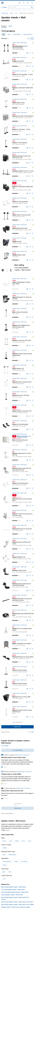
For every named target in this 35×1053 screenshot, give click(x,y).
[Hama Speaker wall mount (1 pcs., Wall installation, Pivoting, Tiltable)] (17, 229)
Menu (4, 7)
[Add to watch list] (29, 53)
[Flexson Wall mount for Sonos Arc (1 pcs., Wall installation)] (17, 529)
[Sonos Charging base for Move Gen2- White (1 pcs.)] (17, 284)
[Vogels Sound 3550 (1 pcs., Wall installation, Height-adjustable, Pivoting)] (17, 62)
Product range (4, 13)
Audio (11, 13)
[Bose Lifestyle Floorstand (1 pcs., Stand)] (17, 313)
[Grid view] (28, 38)
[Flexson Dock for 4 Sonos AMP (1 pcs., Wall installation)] (17, 698)
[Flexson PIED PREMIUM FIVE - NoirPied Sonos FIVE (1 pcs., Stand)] (17, 327)
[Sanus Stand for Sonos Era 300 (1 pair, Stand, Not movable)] (17, 216)
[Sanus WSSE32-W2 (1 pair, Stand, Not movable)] (17, 369)
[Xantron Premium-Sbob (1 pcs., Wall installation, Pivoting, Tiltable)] (17, 571)
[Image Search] (32, 7)
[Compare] (27, 53)
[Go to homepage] (2, 3)
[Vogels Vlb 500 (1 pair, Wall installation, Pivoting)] (17, 242)
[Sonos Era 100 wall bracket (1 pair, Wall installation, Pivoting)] (17, 202)
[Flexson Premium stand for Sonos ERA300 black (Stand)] (17, 355)
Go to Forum (4, 745)
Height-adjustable (27, 34)
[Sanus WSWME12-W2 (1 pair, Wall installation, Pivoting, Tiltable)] (17, 558)
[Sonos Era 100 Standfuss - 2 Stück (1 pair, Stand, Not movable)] (17, 75)
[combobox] (3, 34)
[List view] (32, 38)
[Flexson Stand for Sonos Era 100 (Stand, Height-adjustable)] (17, 383)
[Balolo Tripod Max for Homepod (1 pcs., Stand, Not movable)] (17, 644)
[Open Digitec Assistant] (28, 2)
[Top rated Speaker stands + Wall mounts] (17, 269)
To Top (32, 732)
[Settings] (19, 2)
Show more (17, 727)
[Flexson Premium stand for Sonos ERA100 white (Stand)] (17, 712)
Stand (9, 34)
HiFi (16, 13)
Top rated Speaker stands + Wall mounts (13, 889)
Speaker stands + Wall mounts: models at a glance (15, 907)
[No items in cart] (32, 2)
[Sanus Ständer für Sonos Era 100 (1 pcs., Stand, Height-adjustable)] (17, 411)
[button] (33, 43)
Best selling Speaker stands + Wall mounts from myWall (17, 904)
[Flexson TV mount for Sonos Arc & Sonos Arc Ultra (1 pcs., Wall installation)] (17, 515)
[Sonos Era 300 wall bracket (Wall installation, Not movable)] (17, 425)
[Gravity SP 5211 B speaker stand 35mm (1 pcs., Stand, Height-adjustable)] (17, 630)
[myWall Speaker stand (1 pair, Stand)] (17, 256)
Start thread (18, 750)
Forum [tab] (10, 26)
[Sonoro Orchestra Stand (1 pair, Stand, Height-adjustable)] (17, 671)
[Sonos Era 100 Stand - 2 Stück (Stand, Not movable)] (17, 130)
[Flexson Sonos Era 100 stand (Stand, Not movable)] (17, 396)
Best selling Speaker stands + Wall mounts (13, 887)
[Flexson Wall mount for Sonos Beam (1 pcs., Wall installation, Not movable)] (17, 658)
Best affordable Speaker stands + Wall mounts (14, 892)
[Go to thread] (17, 761)
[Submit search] (10, 7)
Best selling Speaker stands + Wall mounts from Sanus (17, 902)
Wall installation (17, 34)
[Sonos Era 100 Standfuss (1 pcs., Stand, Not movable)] (17, 143)
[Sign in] (23, 2)
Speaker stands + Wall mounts (19, 42)
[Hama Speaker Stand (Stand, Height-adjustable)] (17, 103)
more (7, 830)
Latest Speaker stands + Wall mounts (12, 895)
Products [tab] (4, 26)
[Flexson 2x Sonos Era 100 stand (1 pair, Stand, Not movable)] (17, 341)
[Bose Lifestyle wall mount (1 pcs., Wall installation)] (17, 440)
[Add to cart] (32, 53)
